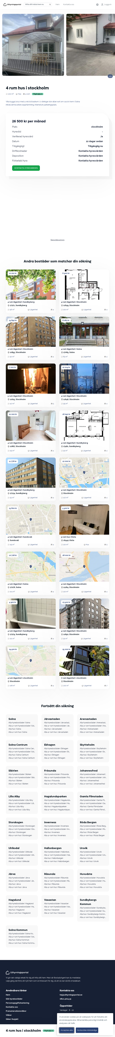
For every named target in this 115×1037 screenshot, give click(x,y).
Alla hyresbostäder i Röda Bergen (93, 826)
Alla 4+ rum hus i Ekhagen (54, 758)
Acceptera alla (67, 1030)
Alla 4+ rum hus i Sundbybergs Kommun (93, 917)
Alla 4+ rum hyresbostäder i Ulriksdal (22, 855)
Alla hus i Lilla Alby (16, 806)
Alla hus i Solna (15, 729)
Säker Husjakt (12, 1019)
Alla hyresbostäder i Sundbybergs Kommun (93, 908)
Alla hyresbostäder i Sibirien (20, 774)
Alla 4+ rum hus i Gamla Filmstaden (93, 810)
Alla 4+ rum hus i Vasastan (54, 913)
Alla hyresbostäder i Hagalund (21, 903)
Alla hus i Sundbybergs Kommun (93, 914)
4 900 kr (12, 602)
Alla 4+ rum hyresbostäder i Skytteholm (93, 752)
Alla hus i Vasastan (51, 910)
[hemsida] (17, 972)
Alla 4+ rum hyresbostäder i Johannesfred (93, 777)
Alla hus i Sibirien (15, 781)
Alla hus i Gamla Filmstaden (91, 806)
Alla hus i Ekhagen (51, 755)
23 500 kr (66, 602)
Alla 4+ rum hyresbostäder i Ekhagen (57, 752)
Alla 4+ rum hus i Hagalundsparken (57, 810)
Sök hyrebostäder (14, 999)
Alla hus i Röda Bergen (89, 832)
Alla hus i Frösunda (52, 781)
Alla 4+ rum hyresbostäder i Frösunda (57, 777)
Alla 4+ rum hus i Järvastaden (56, 732)
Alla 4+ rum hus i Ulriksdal (19, 861)
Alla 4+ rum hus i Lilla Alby (19, 810)
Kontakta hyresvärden (26, 168)
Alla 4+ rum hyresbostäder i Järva (22, 881)
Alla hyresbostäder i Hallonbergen (57, 852)
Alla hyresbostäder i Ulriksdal (20, 852)
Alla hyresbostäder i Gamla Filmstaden (93, 800)
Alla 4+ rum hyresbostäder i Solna (22, 726)
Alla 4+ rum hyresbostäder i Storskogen (22, 829)
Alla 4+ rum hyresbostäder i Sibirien (22, 777)
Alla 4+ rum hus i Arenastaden (92, 732)
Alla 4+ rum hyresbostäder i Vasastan (57, 907)
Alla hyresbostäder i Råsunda (56, 878)
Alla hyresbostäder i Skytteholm (93, 748)
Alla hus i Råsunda (51, 884)
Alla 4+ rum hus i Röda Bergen (92, 835)
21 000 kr (13, 414)
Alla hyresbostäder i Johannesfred (93, 774)
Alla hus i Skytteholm (88, 755)
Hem (57, 4)
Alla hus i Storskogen (17, 832)
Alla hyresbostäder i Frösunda (56, 774)
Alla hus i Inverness (52, 832)
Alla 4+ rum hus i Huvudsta (91, 887)
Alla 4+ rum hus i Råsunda (54, 887)
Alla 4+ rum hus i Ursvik (89, 861)
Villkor (9, 1015)
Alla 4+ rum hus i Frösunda (55, 784)
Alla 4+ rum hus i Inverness (55, 835)
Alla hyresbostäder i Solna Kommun (22, 934)
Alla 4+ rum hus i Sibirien (18, 784)
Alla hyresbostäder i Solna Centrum (22, 748)
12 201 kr (13, 273)
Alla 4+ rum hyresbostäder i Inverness (57, 829)
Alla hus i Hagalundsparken (55, 806)
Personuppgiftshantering (17, 1003)
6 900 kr (66, 273)
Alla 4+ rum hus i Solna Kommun (22, 943)
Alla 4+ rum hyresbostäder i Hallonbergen (57, 855)
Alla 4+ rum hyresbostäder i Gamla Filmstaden (93, 803)
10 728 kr (13, 555)
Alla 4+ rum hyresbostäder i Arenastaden (93, 726)
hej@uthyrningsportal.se (71, 995)
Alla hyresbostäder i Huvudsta (92, 878)
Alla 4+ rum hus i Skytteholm (91, 758)
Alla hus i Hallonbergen (53, 858)
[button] (64, 285)
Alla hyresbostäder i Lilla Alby (21, 800)
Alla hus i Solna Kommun (19, 940)
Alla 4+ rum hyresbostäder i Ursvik (93, 855)
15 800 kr (13, 508)
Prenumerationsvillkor (16, 1011)
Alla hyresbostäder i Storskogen (22, 826)
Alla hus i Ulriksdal (16, 858)
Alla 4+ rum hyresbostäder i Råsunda (57, 881)
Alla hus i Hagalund (16, 910)
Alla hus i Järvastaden (53, 729)
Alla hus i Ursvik (86, 858)
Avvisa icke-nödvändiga (87, 1030)
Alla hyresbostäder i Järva (19, 878)
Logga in (107, 4)
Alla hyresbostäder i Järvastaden (57, 723)
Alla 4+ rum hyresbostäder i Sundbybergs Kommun (93, 911)
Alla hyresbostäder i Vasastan (56, 903)
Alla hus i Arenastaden (89, 729)
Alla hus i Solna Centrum (19, 755)
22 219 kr (66, 367)
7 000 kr (12, 367)
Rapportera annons (57, 240)
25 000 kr (66, 649)
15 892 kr (13, 320)
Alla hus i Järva (15, 884)
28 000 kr (66, 555)
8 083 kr (66, 320)
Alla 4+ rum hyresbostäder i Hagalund (22, 907)
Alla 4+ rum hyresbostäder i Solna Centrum (22, 752)
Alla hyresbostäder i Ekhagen (56, 748)
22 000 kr (66, 461)
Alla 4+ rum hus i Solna (18, 732)
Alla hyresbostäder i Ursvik (91, 852)
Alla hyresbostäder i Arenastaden (93, 723)
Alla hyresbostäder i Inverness (56, 826)
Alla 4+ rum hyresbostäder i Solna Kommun (22, 937)
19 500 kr (13, 649)
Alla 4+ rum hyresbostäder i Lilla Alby (22, 803)
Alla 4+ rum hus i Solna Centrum (22, 758)
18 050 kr (66, 414)
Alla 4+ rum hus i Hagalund (19, 913)
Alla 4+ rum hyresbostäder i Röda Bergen (93, 829)
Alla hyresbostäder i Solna (19, 723)
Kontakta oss (68, 4)
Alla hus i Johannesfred (89, 781)
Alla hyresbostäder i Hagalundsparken (57, 800)
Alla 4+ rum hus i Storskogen (20, 835)
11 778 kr (13, 461)
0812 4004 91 (65, 999)
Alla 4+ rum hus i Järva (18, 887)
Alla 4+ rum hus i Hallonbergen (56, 861)
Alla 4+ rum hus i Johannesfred (92, 784)
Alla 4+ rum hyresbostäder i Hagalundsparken (57, 803)
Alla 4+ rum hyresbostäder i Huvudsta (93, 881)
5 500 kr (65, 508)
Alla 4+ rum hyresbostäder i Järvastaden (57, 726)
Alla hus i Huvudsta (88, 884)
